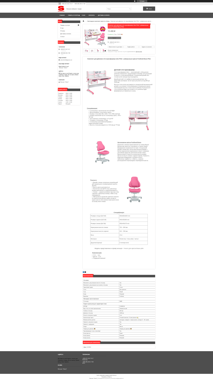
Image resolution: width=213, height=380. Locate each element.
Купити (114, 38)
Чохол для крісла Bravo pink (133, 248)
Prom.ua (114, 375)
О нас (83, 15)
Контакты (92, 15)
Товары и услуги (73, 15)
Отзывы (62, 31)
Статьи (62, 36)
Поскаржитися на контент (104, 378)
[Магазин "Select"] (61, 9)
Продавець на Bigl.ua (107, 377)
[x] (85, 272)
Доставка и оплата (103, 15)
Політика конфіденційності (117, 378)
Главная (62, 15)
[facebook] (83, 272)
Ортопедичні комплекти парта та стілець (98, 21)
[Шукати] (130, 8)
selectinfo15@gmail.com (66, 60)
